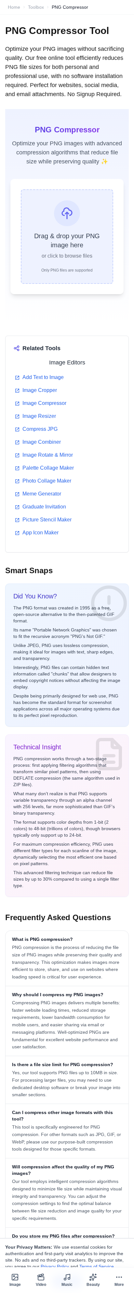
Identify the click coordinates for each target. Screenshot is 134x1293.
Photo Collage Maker (46, 481)
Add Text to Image (43, 377)
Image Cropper (39, 390)
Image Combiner (41, 442)
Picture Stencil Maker (47, 519)
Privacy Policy (55, 1266)
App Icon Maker (40, 532)
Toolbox (36, 7)
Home (14, 7)
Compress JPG (40, 429)
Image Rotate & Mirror (47, 455)
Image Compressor (44, 403)
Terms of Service (96, 1266)
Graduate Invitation (44, 506)
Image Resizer (39, 416)
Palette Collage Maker (48, 468)
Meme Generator (41, 493)
